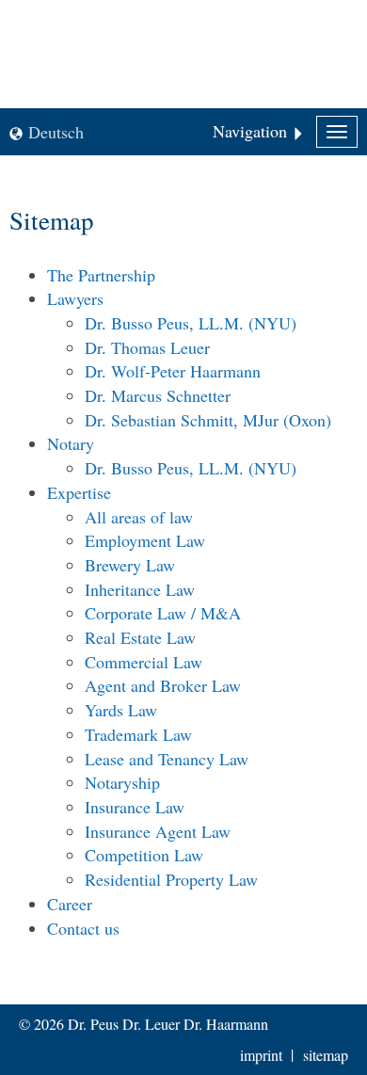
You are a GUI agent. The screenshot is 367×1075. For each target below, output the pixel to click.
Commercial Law (143, 661)
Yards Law (121, 709)
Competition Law (144, 854)
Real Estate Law (140, 637)
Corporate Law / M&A (163, 613)
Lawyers (75, 298)
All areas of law (139, 516)
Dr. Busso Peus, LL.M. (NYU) (190, 323)
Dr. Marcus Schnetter (158, 395)
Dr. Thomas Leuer (147, 347)
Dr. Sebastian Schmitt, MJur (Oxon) (208, 420)
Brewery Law (130, 565)
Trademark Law (138, 734)
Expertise (79, 492)
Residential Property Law (171, 879)
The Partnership (101, 275)
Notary (70, 443)
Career (69, 903)
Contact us (83, 928)
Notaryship (122, 782)
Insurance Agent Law (158, 831)
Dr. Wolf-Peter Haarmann (173, 371)
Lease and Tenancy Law (166, 758)
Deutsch (56, 131)
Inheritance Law (140, 589)
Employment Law (145, 540)
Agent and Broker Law (163, 685)
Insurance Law (134, 806)
